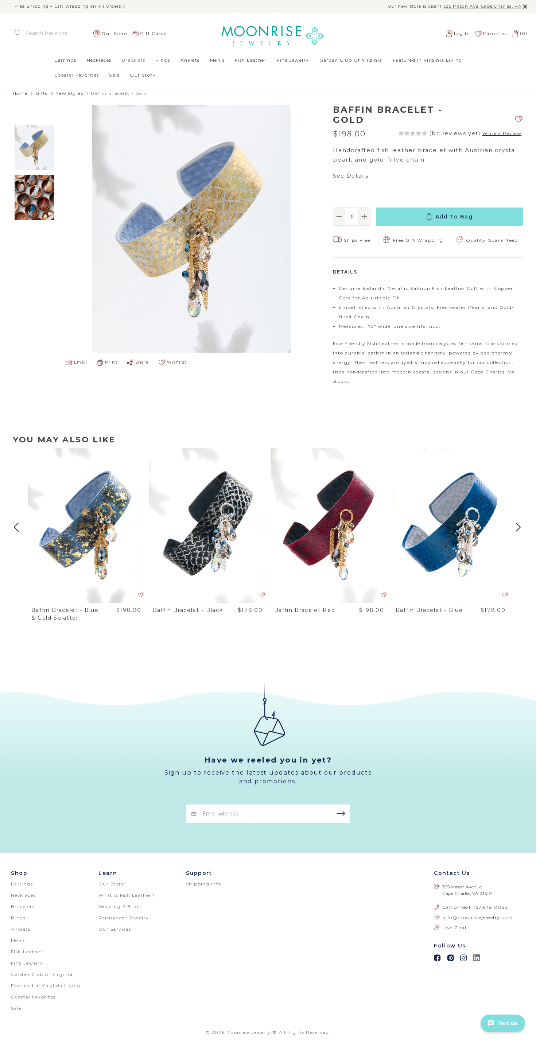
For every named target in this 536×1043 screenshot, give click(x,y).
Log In (462, 33)
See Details (350, 175)
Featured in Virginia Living (427, 60)
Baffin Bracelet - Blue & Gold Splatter (65, 614)
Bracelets (133, 60)
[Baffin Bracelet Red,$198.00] (329, 525)
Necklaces (99, 60)
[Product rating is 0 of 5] (412, 133)
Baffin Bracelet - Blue (429, 610)
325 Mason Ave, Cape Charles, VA (482, 6)
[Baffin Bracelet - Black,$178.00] (208, 525)
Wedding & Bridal (120, 906)
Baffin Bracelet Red (304, 610)
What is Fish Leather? (126, 895)
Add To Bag (454, 216)
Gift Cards (153, 33)
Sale (114, 75)
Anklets (190, 60)
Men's (217, 60)
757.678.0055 (490, 907)
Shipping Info (203, 884)
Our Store (114, 33)
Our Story (143, 75)
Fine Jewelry (293, 60)
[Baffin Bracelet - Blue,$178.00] (450, 525)
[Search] (17, 33)
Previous (17, 527)
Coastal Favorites (76, 75)
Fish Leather (251, 60)
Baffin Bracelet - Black (188, 610)
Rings (162, 60)
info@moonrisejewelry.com (477, 917)
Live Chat (454, 927)
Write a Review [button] (501, 133)
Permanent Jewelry (123, 917)
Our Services (114, 929)
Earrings (65, 60)
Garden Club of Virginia (350, 60)
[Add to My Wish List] (519, 119)
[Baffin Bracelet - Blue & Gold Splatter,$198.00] (86, 525)
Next (519, 527)
